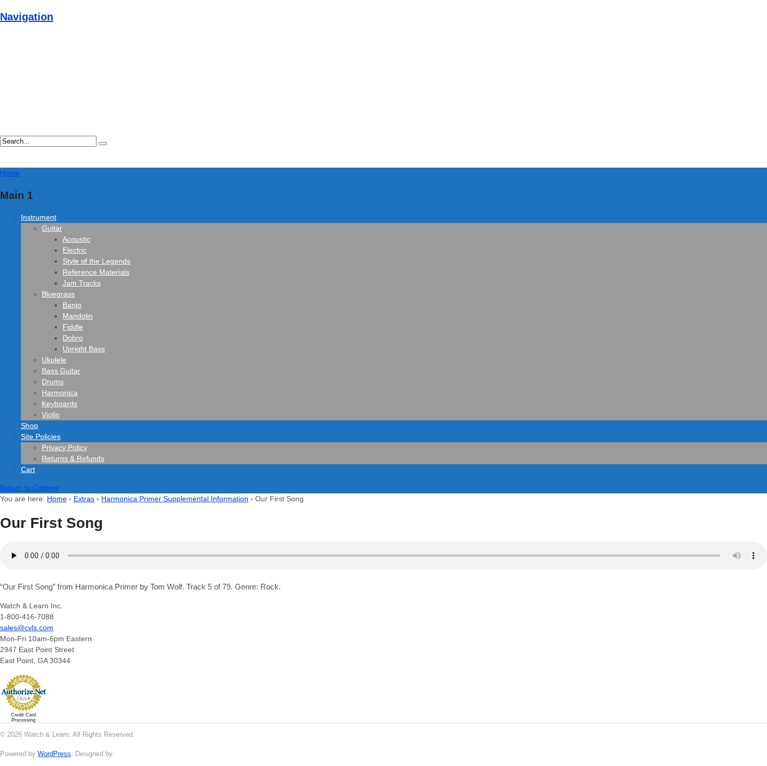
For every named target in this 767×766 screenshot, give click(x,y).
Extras (84, 498)
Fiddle (73, 327)
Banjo (72, 305)
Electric (75, 250)
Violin (50, 414)
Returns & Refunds (73, 458)
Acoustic (76, 239)
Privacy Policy (64, 447)
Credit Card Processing (23, 717)
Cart (28, 469)
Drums (53, 382)
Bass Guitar (61, 371)
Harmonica (60, 392)
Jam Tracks (82, 283)
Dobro (73, 338)
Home (57, 498)
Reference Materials (96, 272)
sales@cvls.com (26, 627)
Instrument (38, 217)
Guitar (52, 228)
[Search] (103, 143)
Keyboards (59, 403)
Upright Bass (84, 349)
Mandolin (78, 316)
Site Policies (41, 436)
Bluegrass (58, 294)
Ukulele (54, 360)
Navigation (26, 16)
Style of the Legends (96, 261)
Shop (29, 425)
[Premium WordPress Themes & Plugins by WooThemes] (134, 754)
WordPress (54, 754)
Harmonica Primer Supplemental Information (174, 498)
